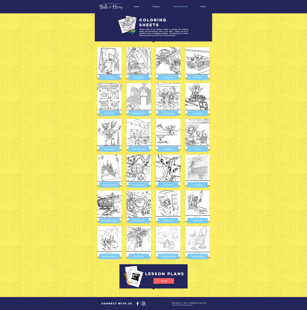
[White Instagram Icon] (143, 303)
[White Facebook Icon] (137, 303)
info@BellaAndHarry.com (198, 303)
